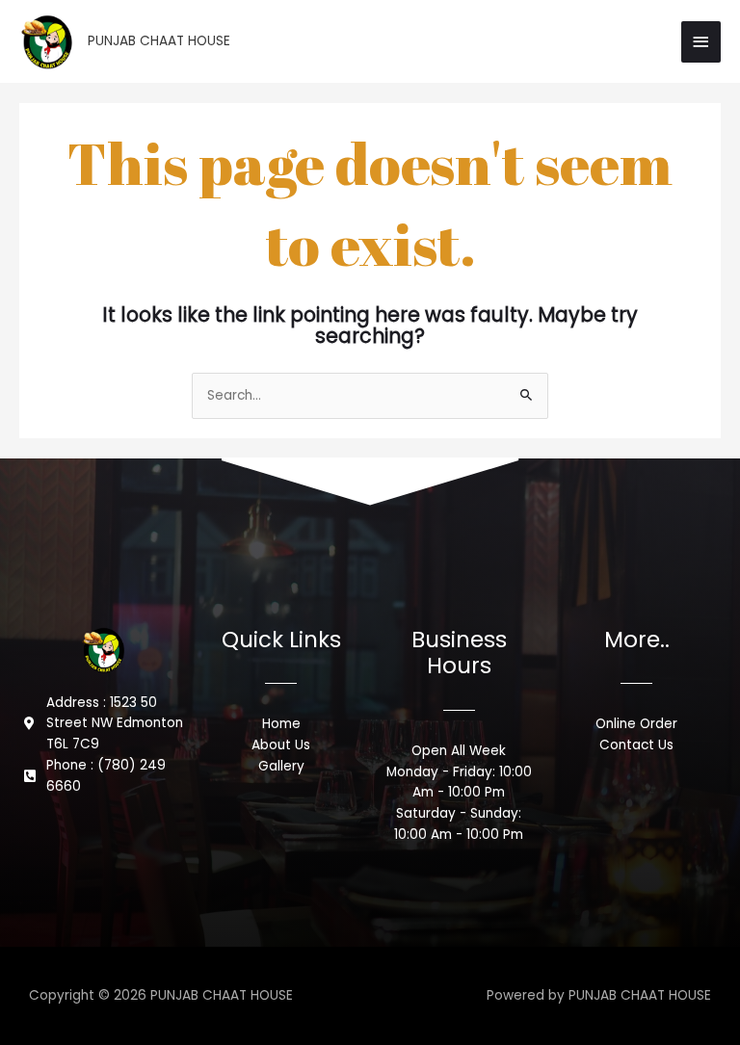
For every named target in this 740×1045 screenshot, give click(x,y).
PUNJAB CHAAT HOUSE (159, 41)
